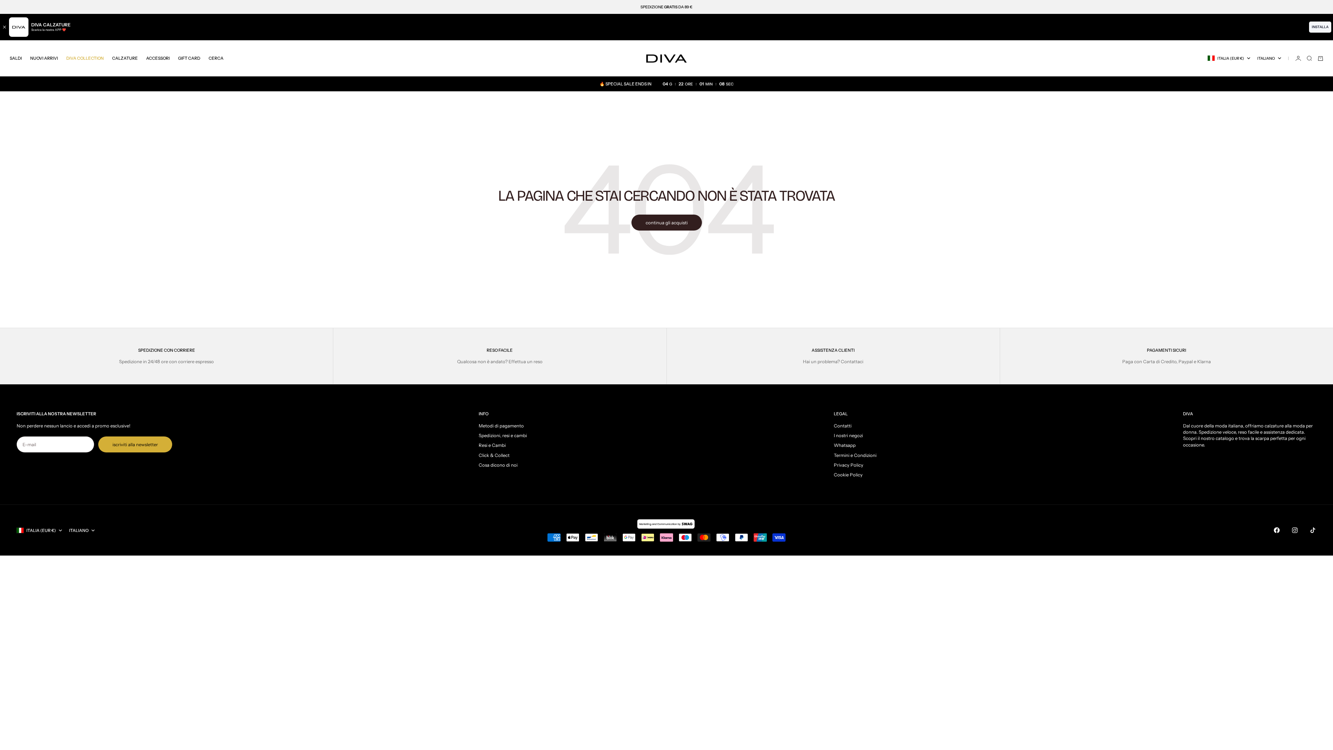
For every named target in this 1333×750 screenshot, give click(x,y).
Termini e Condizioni (855, 455)
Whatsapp (845, 445)
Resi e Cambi (492, 445)
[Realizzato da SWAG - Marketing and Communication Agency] (666, 524)
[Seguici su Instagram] (1294, 530)
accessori (158, 58)
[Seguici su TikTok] (1312, 530)
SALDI (16, 58)
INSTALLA (1320, 27)
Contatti (843, 425)
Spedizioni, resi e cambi (503, 435)
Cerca (216, 58)
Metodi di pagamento (501, 425)
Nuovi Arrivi (44, 58)
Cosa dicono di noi (498, 465)
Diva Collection (85, 58)
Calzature (125, 58)
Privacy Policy (848, 465)
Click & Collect (494, 455)
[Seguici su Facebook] (1276, 530)
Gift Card (189, 58)
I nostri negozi (848, 435)
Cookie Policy (848, 474)
